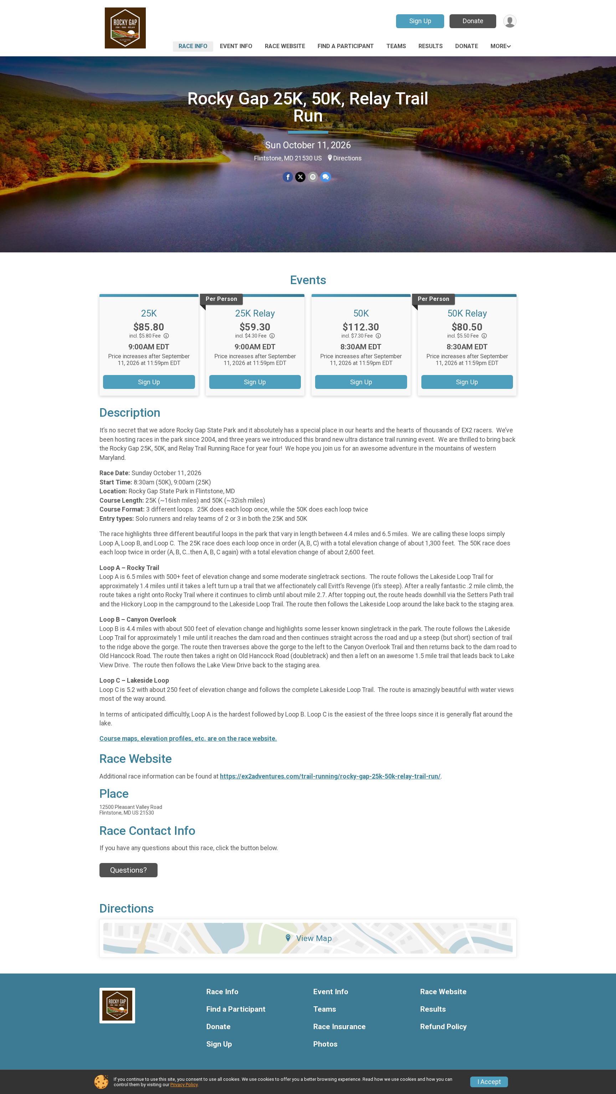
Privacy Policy (183, 1084)
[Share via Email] (313, 177)
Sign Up (420, 21)
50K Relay (467, 313)
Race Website (285, 46)
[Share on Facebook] (288, 177)
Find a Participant (346, 46)
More (499, 46)
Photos (325, 1044)
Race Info (193, 46)
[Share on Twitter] (300, 177)
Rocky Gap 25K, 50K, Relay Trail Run (308, 107)
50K (361, 313)
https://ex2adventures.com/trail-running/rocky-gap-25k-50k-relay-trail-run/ (330, 776)
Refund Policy (443, 1027)
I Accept (489, 1081)
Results (431, 46)
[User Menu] (510, 21)
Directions (347, 158)
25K (149, 313)
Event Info (236, 46)
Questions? (128, 870)
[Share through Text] (325, 177)
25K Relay (255, 313)
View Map (314, 938)
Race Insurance (339, 1027)
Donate (473, 21)
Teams (396, 46)
